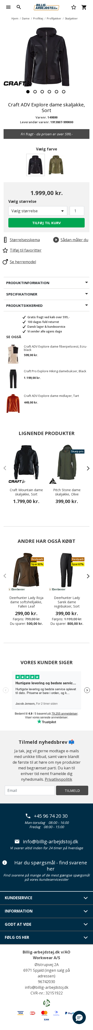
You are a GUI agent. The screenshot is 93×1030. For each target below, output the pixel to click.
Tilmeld (72, 790)
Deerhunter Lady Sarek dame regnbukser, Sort (67, 602)
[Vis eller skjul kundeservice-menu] (86, 898)
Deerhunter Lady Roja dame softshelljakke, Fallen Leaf (26, 602)
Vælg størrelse (22, 201)
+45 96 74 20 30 (50, 816)
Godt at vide (18, 924)
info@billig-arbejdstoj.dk (50, 842)
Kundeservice (18, 897)
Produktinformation (27, 282)
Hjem (14, 18)
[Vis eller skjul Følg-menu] (86, 937)
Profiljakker (54, 18)
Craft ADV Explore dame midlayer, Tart (51, 396)
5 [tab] (56, 91)
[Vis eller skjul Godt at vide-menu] (86, 924)
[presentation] (86, 468)
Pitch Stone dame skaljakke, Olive (67, 492)
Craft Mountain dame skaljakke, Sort (26, 492)
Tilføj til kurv (46, 222)
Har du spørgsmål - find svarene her (50, 866)
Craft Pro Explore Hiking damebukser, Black (55, 371)
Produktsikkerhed (24, 305)
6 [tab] (63, 91)
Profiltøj (38, 18)
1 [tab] (28, 91)
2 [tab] (35, 91)
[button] (79, 1017)
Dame (26, 18)
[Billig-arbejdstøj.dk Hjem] (46, 6)
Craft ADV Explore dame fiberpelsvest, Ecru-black (55, 348)
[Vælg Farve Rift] (57, 166)
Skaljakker (71, 18)
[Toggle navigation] (8, 7)
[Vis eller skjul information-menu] (86, 911)
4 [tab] (49, 91)
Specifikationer (21, 294)
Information (19, 911)
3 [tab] (42, 91)
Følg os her (17, 937)
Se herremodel (23, 261)
